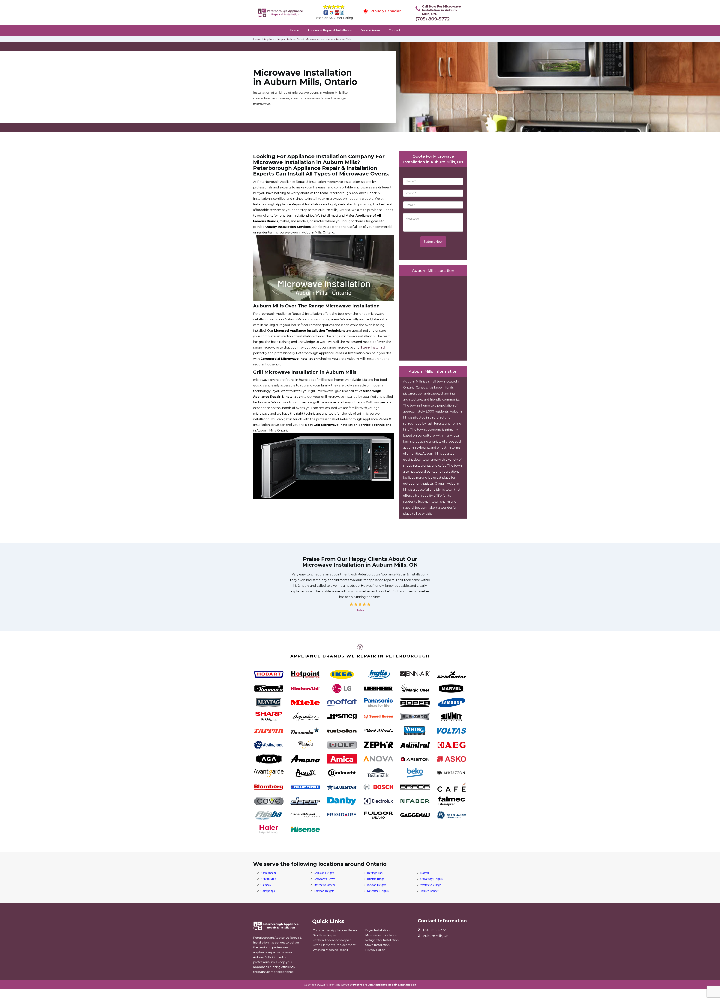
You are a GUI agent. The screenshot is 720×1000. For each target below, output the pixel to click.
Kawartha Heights (377, 890)
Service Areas (370, 30)
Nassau (424, 872)
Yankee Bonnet (429, 890)
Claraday (265, 884)
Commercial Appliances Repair (335, 930)
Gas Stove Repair (325, 935)
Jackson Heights (376, 884)
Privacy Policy (375, 950)
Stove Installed (372, 347)
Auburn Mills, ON (436, 936)
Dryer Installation (377, 930)
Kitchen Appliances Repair (332, 940)
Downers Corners (324, 884)
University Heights (431, 878)
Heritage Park (375, 872)
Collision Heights (324, 872)
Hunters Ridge (375, 878)
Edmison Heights (324, 890)
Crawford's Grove (324, 878)
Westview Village (430, 884)
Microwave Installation (381, 935)
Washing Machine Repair (330, 950)
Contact (394, 30)
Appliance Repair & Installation (330, 30)
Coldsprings (267, 890)
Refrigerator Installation (382, 940)
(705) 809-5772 (433, 19)
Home (294, 30)
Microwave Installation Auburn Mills (328, 39)
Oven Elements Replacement (334, 945)
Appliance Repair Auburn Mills (283, 39)
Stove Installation (377, 945)
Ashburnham (268, 872)
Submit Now (433, 241)
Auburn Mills (268, 878)
